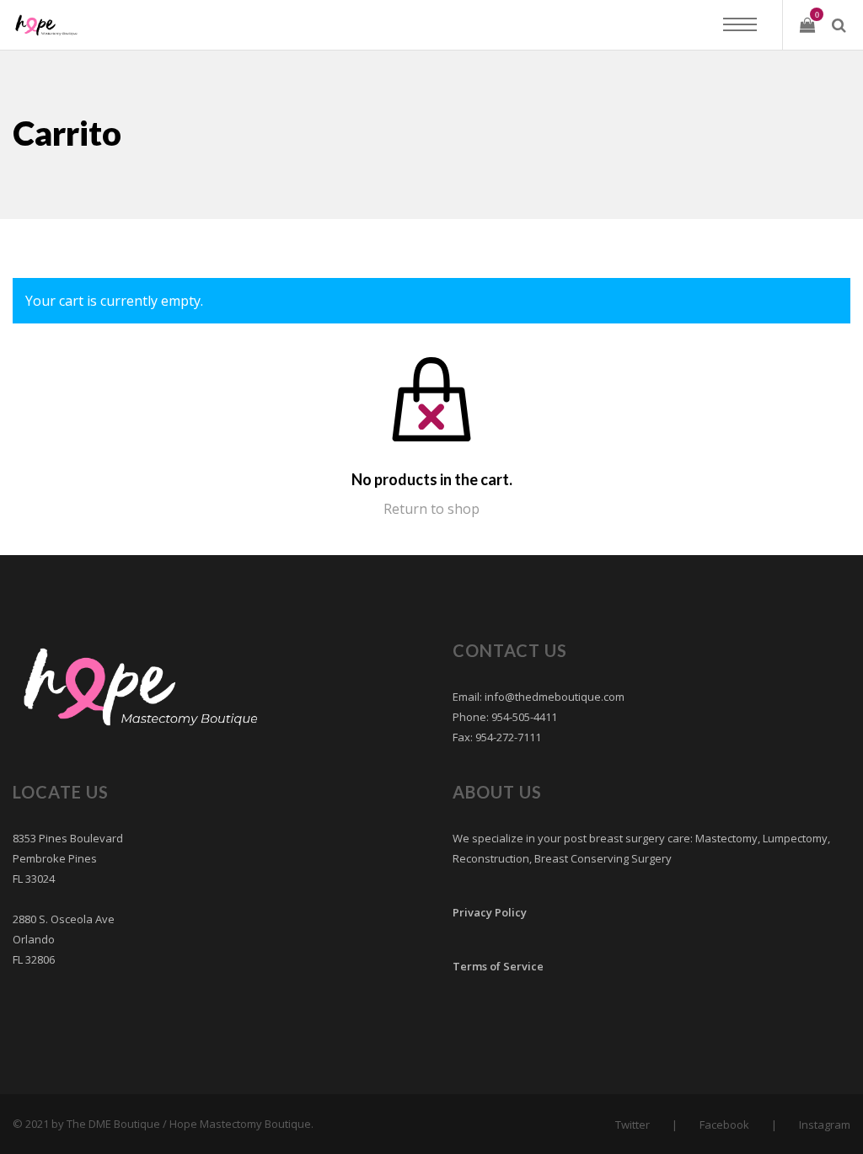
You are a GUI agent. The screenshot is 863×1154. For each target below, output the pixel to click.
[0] (807, 25)
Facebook (724, 1124)
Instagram (824, 1124)
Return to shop (431, 509)
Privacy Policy (490, 912)
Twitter (632, 1124)
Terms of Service (498, 966)
